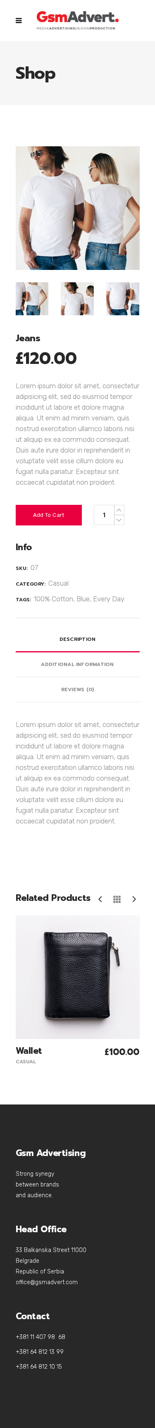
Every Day (108, 599)
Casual (58, 583)
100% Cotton (53, 599)
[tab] (78, 639)
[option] (78, 991)
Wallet (29, 1051)
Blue (83, 599)
